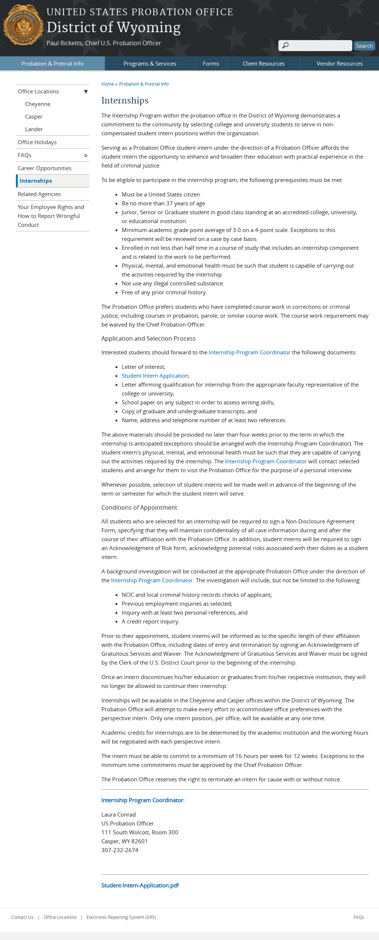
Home (107, 84)
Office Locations (38, 91)
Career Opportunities (44, 168)
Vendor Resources (340, 63)
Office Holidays (37, 142)
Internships (36, 181)
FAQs (24, 155)
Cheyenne (37, 103)
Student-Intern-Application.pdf (140, 885)
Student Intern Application (155, 375)
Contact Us (22, 917)
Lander (34, 129)
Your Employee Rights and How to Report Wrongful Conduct (51, 215)
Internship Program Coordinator (250, 352)
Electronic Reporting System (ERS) (121, 917)
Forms (211, 63)
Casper (34, 116)
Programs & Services (150, 63)
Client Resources (264, 63)
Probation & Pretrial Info (52, 63)
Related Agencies (39, 194)
